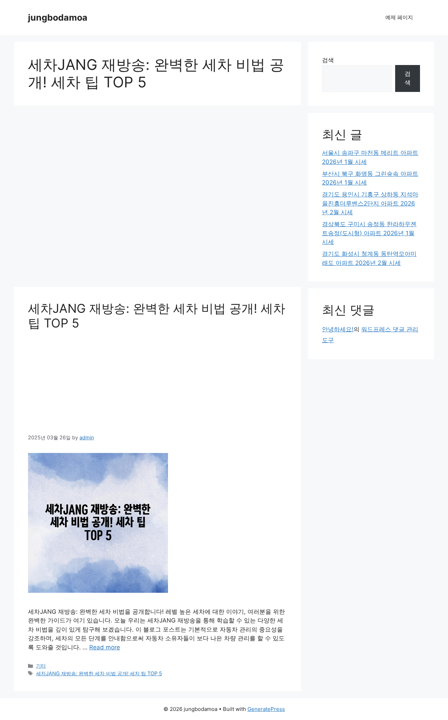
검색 (328, 60)
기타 (41, 666)
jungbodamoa (58, 17)
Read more (104, 647)
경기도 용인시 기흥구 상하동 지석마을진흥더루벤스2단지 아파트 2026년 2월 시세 (370, 203)
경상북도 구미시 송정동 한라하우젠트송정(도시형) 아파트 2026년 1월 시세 (369, 233)
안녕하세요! (338, 329)
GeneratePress (266, 709)
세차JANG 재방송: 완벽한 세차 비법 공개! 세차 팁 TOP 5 (99, 673)
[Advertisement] (157, 198)
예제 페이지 (399, 17)
